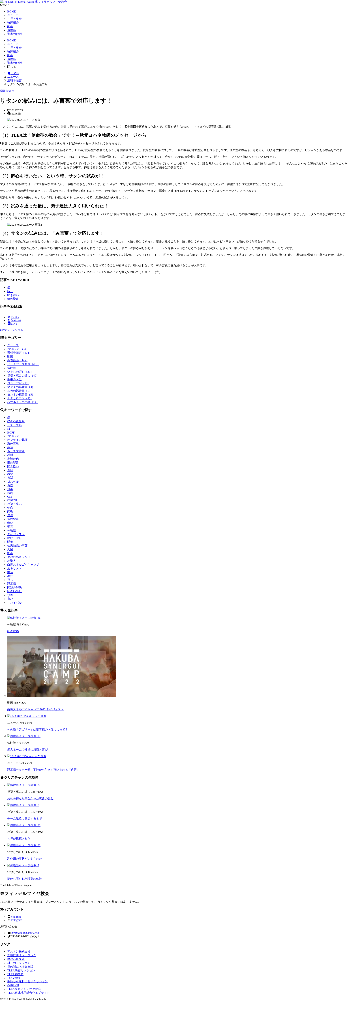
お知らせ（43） (17, 348)
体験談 (11, 30)
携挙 (10, 477)
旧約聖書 (13, 462)
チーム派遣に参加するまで (24, 818)
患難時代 (13, 458)
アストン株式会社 (18, 951)
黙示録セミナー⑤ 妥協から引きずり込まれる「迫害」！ (44, 769)
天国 (10, 549)
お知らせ (13, 436)
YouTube (16, 916)
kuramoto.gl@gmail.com (25, 932)
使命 (10, 507)
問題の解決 (14, 587)
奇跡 (10, 470)
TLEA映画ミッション (21, 970)
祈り (10, 291)
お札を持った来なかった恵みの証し (30, 798)
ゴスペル (13, 481)
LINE (14, 323)
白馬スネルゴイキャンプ (23, 564)
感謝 (10, 455)
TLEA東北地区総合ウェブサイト (28, 992)
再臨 (10, 485)
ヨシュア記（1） (18, 383)
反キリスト (14, 568)
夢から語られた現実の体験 (24, 878)
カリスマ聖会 (16, 451)
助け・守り (14, 538)
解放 (10, 447)
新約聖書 (13, 298)
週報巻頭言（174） (19, 352)
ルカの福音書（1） (19, 390)
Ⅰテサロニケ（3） (19, 398)
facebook (16, 320)
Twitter (15, 317)
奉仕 (10, 576)
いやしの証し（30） (20, 371)
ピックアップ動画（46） (23, 364)
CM (9, 496)
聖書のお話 (14, 33)
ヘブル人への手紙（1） (22, 402)
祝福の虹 (13, 500)
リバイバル (14, 602)
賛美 (10, 489)
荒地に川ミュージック (21, 955)
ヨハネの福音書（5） (21, 394)
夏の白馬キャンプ (18, 557)
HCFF (11, 432)
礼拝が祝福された (18, 838)
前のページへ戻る (11, 329)
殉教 (10, 511)
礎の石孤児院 (16, 421)
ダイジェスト (16, 534)
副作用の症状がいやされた (24, 858)
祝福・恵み (14, 503)
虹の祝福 (13, 631)
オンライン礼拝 (17, 439)
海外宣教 (13, 443)
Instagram (16, 920)
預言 (10, 595)
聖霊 (10, 526)
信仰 (10, 515)
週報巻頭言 (14, 80)
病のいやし (14, 591)
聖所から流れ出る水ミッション (27, 981)
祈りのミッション (18, 962)
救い (10, 522)
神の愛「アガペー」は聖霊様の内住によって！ (37, 729)
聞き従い (13, 295)
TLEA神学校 (15, 974)
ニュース (13, 14)
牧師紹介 (13, 22)
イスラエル (14, 425)
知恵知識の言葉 (17, 545)
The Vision (13, 977)
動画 (10, 26)
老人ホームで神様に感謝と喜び (27, 749)
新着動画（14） (17, 360)
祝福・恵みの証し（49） (23, 375)
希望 (10, 474)
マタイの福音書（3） (21, 386)
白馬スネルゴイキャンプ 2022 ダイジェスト (35, 709)
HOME (11, 11)
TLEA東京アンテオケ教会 (24, 988)
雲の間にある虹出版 (20, 966)
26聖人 (11, 560)
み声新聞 (13, 985)
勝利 (10, 493)
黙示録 (11, 583)
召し (10, 579)
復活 (10, 572)
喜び (10, 598)
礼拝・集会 (14, 18)
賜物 (10, 541)
